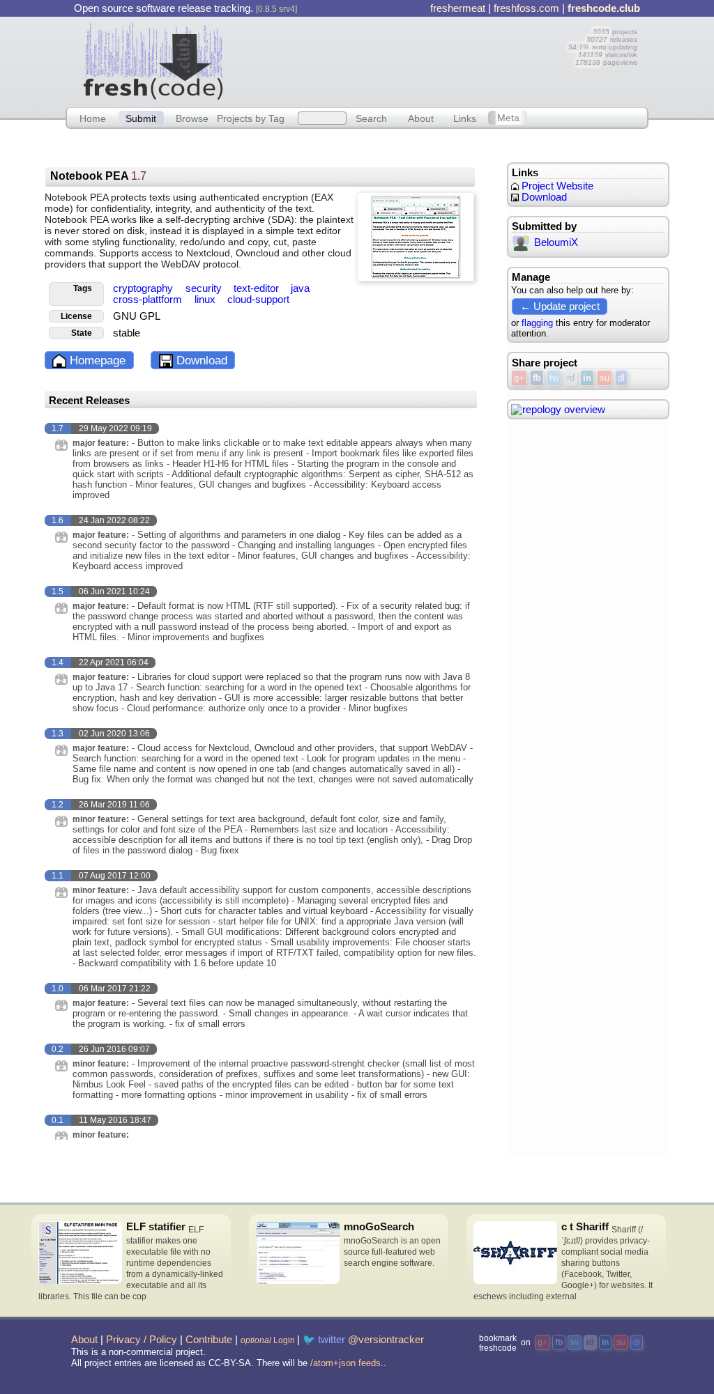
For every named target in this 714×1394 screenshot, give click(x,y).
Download (200, 360)
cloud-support (258, 299)
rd (571, 378)
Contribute (208, 1339)
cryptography (144, 288)
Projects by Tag (250, 117)
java (300, 288)
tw (554, 378)
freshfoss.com (526, 8)
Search (371, 117)
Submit (141, 117)
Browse (192, 117)
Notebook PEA (98, 176)
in (587, 378)
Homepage (96, 360)
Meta (508, 117)
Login (268, 1340)
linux (206, 299)
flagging (537, 323)
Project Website (556, 186)
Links (464, 117)
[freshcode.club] (153, 60)
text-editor (258, 288)
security (205, 288)
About (421, 117)
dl (621, 378)
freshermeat (457, 8)
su (604, 378)
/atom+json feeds (345, 1363)
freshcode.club (604, 8)
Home (92, 117)
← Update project (560, 306)
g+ (519, 378)
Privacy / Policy (141, 1339)
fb (537, 378)
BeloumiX (556, 242)
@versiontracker (386, 1339)
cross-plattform (149, 299)
